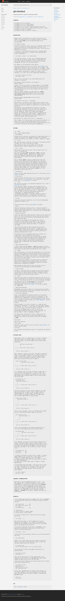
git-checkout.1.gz (25, 8)
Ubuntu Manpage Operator (12, 594)
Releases (28, 1)
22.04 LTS (3, 22)
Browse (23, 1)
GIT (54, 20)
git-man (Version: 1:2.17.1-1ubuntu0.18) (25, 16)
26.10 (2, 28)
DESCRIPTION (56, 11)
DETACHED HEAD (57, 14)
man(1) (18, 8)
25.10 (2, 25)
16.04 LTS (3, 17)
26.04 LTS (3, 27)
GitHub (22, 594)
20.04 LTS (3, 20)
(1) (42, 66)
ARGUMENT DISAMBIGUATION (57, 17)
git (36, 16)
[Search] (51, 5)
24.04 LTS (3, 24)
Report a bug (41, 16)
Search (19, 1)
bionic (14, 8)
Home (2, 8)
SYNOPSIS (56, 9)
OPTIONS (55, 13)
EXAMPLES (56, 19)
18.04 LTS (3, 19)
